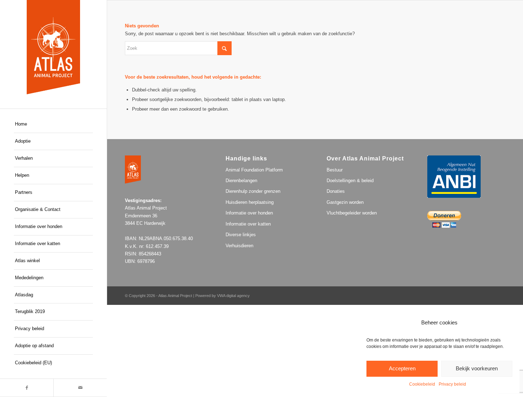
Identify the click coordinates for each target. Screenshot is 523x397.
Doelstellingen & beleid (350, 180)
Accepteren (402, 368)
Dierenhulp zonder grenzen (253, 191)
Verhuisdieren (239, 245)
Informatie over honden (249, 213)
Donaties (336, 191)
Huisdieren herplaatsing (250, 202)
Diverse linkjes (241, 234)
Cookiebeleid (422, 384)
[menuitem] (53, 124)
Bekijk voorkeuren (477, 368)
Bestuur (335, 170)
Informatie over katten (248, 224)
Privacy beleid (452, 384)
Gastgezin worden (345, 202)
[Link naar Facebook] (26, 388)
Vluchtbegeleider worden (352, 213)
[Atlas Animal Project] (53, 47)
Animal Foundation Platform (254, 170)
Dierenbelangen (241, 180)
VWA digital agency (233, 295)
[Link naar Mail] (80, 388)
